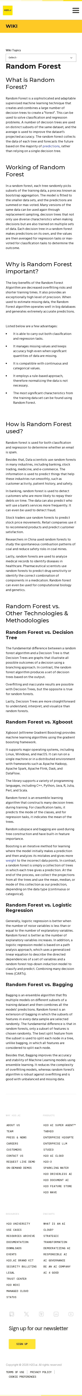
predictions (51, 146)
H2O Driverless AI (57, 1174)
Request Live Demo (20, 1161)
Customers (14, 1149)
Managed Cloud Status (17, 1294)
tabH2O (48, 1131)
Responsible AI (55, 1254)
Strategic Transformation (55, 1239)
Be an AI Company (56, 1266)
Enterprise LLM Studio (55, 1146)
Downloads (14, 1248)
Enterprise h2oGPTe (58, 1137)
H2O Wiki (13, 1285)
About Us (13, 1125)
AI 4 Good (51, 1272)
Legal (10, 1272)
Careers (12, 1143)
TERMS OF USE (15, 1372)
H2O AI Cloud (53, 1155)
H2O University (18, 1223)
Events (11, 1254)
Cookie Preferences (22, 1376)
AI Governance (54, 1260)
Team (9, 1131)
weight (11, 861)
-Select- (12, 57)
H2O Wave (50, 1192)
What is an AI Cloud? (54, 1227)
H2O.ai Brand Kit (19, 1260)
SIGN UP (22, 1344)
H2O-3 (47, 1161)
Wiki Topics (13, 50)
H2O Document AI (56, 1180)
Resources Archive (20, 1236)
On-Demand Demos (19, 1168)
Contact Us (14, 1155)
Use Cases (14, 1230)
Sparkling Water (56, 1168)
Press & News (16, 1137)
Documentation (17, 1242)
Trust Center (16, 1278)
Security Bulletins (21, 1266)
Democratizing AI (56, 1248)
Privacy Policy (40, 1372)
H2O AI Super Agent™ (59, 1125)
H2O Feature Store (57, 1186)
